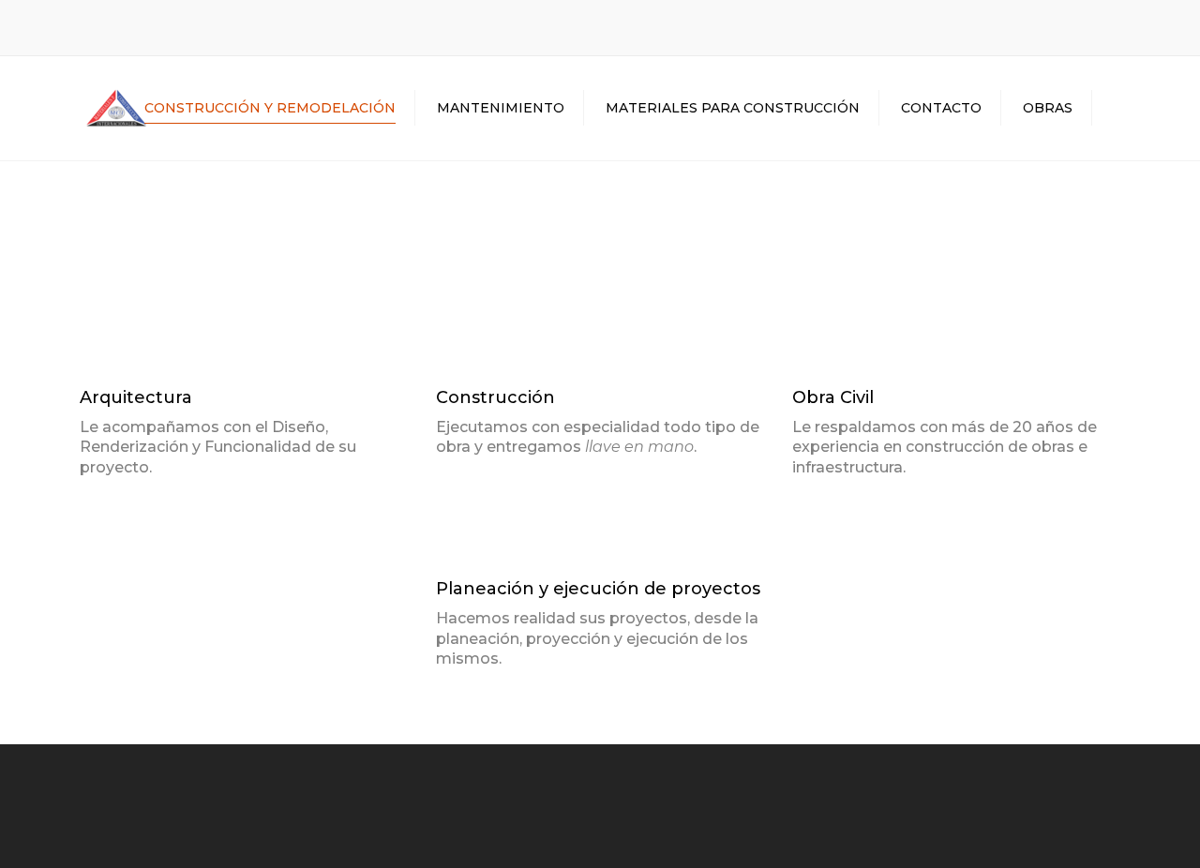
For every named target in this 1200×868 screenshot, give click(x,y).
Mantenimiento (500, 107)
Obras (1047, 107)
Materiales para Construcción (733, 107)
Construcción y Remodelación (270, 107)
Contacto (941, 107)
